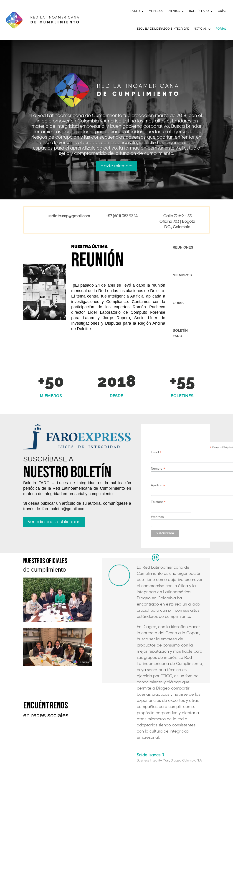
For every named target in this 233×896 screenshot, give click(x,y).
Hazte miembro (116, 166)
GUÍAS (222, 11)
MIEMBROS (156, 11)
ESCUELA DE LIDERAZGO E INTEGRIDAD (163, 28)
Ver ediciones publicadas (54, 521)
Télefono (158, 502)
